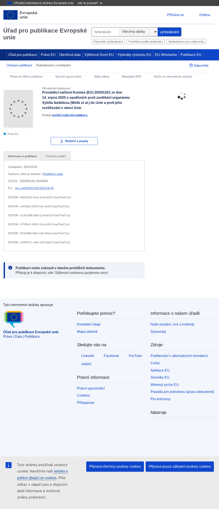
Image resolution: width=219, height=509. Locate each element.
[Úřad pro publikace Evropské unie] (20, 15)
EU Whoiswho (166, 55)
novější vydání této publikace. (70, 115)
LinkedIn (87, 356)
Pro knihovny (160, 399)
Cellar (155, 363)
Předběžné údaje (52, 174)
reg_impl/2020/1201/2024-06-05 (34, 188)
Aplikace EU (160, 370)
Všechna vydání (56, 156)
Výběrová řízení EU (99, 55)
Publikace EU (191, 55)
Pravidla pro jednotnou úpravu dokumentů (182, 392)
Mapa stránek (87, 331)
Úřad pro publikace (22, 55)
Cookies (83, 395)
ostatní (86, 364)
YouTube (135, 356)
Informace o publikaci (22, 156)
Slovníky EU (160, 377)
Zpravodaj (158, 331)
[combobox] (105, 32)
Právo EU (48, 55)
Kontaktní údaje (89, 324)
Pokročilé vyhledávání (108, 41)
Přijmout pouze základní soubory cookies (180, 466)
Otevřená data (70, 55)
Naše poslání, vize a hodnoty (172, 324)
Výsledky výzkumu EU (134, 55)
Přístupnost (85, 403)
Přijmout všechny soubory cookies (115, 466)
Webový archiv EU (165, 385)
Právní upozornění (91, 388)
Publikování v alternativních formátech (179, 356)
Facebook (111, 356)
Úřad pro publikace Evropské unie (45, 34)
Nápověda (201, 65)
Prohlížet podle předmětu (146, 41)
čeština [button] (204, 15)
